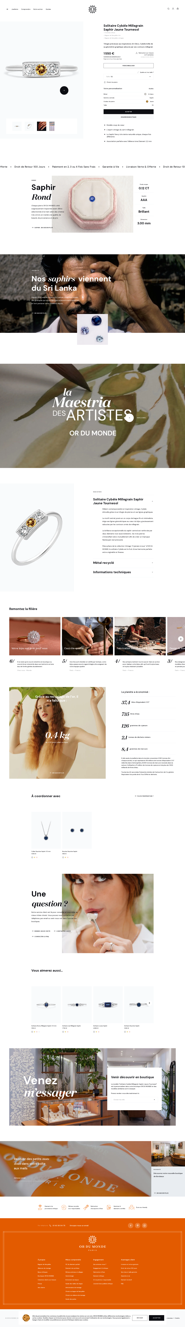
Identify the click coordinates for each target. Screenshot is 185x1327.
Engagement (98, 1260)
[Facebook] (130, 1225)
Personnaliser (129, 66)
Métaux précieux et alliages (74, 1272)
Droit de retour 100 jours (129, 1268)
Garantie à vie (125, 1276)
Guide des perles (71, 1299)
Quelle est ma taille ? (147, 72)
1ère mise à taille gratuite (129, 1272)
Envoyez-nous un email (79, 1225)
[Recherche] (168, 9)
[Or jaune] (34, 857)
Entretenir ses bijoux (72, 1280)
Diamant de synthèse (72, 1268)
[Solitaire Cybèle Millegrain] (41, 126)
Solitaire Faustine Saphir (131, 1026)
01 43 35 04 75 (51, 1225)
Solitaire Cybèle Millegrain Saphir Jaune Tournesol (118, 501)
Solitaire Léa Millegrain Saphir (71, 1026)
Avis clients (41, 1287)
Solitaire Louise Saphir (100, 1026)
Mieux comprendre (73, 1260)
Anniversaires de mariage (73, 1287)
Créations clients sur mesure (47, 1280)
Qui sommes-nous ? (99, 1264)
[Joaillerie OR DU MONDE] (92, 1243)
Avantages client (128, 1260)
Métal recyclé (103, 563)
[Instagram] (144, 1225)
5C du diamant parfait (73, 1264)
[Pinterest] (137, 1225)
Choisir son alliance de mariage (75, 1295)
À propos (41, 1260)
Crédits (177, 1318)
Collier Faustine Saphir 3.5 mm (41, 851)
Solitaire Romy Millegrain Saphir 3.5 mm (43, 1026)
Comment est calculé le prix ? (112, 56)
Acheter (128, 112)
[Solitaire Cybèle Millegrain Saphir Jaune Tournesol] (17, 126)
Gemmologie (70, 1276)
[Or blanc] (32, 857)
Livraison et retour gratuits (129, 1264)
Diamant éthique (98, 1276)
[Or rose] (37, 857)
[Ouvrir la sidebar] (7, 9)
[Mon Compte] (173, 9)
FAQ (122, 1284)
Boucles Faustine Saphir (69, 851)
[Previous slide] (180, 639)
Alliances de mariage (44, 1268)
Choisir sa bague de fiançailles (75, 1291)
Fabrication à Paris (99, 1272)
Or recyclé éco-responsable (102, 1280)
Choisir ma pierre (112, 82)
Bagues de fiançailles (44, 1264)
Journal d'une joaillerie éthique (103, 1284)
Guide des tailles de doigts (74, 1284)
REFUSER (140, 1318)
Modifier (151, 88)
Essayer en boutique (128, 117)
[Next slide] (149, 1003)
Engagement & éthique (100, 1268)
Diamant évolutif (126, 1280)
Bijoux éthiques (43, 1272)
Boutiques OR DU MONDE (46, 1276)
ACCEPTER (156, 1318)
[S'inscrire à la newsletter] (57, 1178)
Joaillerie (15, 9)
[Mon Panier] (178, 9)
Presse (40, 1284)
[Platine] (39, 1032)
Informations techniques (112, 572)
